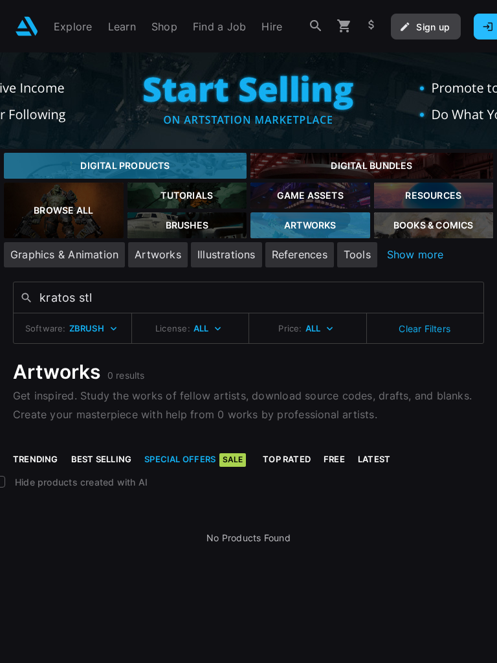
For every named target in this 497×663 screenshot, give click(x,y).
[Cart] (344, 26)
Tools (357, 254)
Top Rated (287, 459)
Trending (35, 459)
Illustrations (226, 254)
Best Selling (101, 459)
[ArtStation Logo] (27, 26)
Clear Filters (424, 328)
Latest (374, 459)
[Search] (316, 26)
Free (334, 459)
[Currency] (371, 26)
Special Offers (193, 459)
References (299, 254)
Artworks (158, 254)
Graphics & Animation (64, 254)
